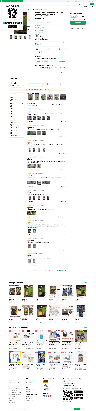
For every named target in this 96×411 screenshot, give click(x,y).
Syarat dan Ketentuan (30, 398)
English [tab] (82, 408)
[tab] (40, 22)
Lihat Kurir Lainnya (62, 61)
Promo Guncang (12, 402)
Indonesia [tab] (77, 408)
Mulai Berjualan (78, 1)
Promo (84, 1)
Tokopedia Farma (12, 396)
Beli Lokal (11, 400)
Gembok (30, 9)
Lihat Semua (84, 282)
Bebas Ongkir (28, 384)
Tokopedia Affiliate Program (14, 388)
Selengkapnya (33, 227)
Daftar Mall (28, 391)
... (45, 270)
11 (47, 270)
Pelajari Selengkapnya (67, 401)
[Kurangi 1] (71, 16)
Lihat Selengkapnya (39, 44)
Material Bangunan (23, 9)
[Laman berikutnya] (49, 270)
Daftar (92, 4)
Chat (73, 28)
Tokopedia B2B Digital (13, 390)
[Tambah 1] (76, 16)
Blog (9, 386)
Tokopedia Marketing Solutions (15, 392)
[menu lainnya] (65, 109)
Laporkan (64, 72)
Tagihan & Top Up (29, 380)
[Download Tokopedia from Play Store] (78, 391)
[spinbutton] (73, 16)
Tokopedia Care (91, 1)
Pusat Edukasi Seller (30, 389)
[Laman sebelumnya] (28, 270)
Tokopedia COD (29, 382)
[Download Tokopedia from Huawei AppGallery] (78, 398)
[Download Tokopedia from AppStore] (78, 395)
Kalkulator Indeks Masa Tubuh (15, 394)
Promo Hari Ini (11, 398)
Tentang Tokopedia (68, 1)
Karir (9, 384)
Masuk (86, 4)
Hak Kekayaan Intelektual (14, 382)
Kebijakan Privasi (29, 400)
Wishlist (78, 28)
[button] (90, 7)
